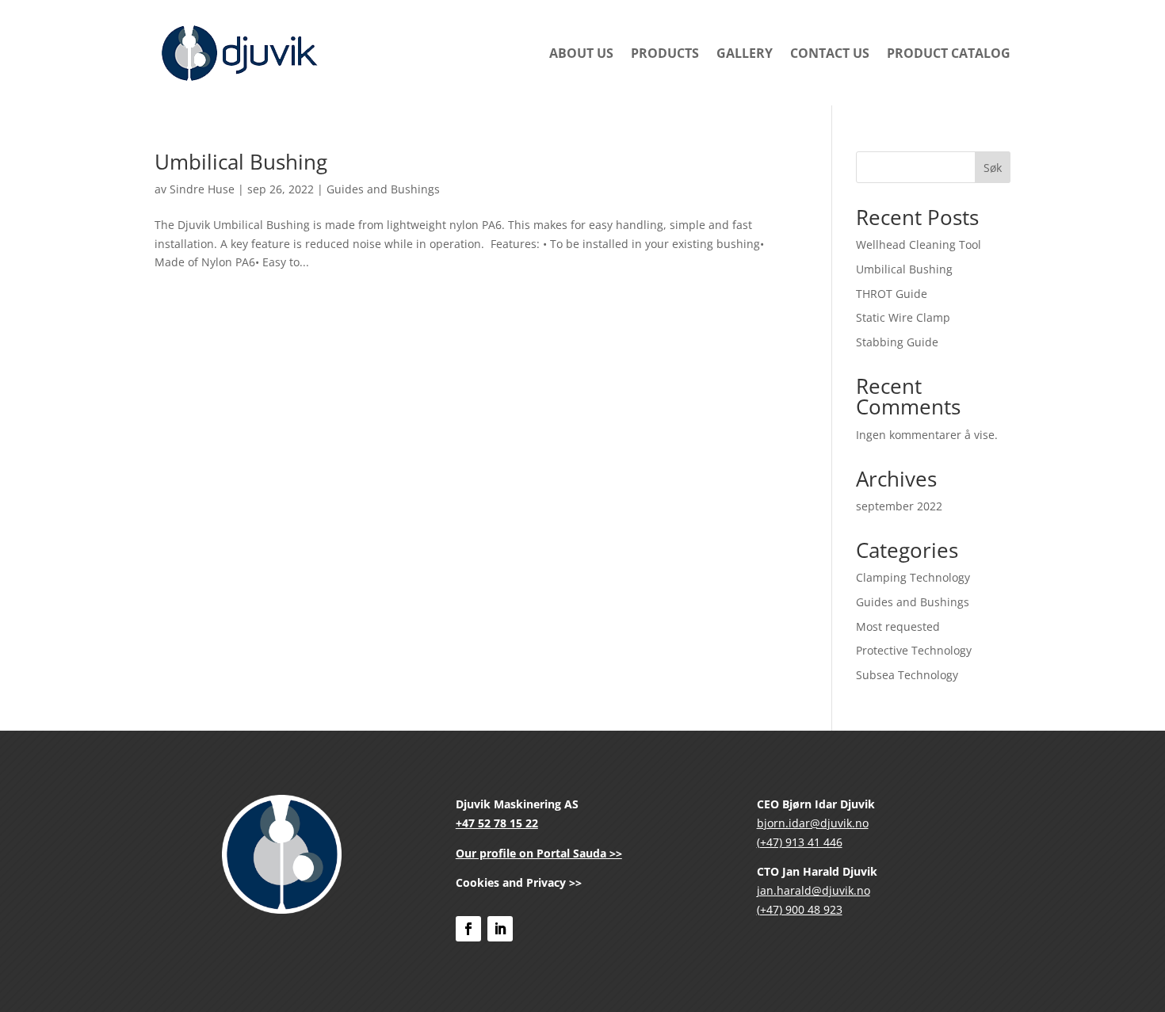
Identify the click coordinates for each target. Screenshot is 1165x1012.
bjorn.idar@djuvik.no (813, 823)
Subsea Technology (907, 674)
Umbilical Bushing (241, 161)
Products (665, 53)
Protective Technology (914, 650)
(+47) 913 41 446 (799, 842)
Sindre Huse (202, 189)
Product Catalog (948, 53)
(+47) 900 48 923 (799, 909)
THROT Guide (891, 293)
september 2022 (899, 506)
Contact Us (829, 53)
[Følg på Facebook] (468, 928)
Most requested (898, 626)
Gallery (744, 53)
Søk (993, 167)
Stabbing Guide (897, 341)
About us (581, 53)
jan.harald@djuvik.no (813, 890)
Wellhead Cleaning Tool (918, 244)
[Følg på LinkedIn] (500, 928)
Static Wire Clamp (903, 317)
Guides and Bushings (383, 189)
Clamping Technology (913, 577)
